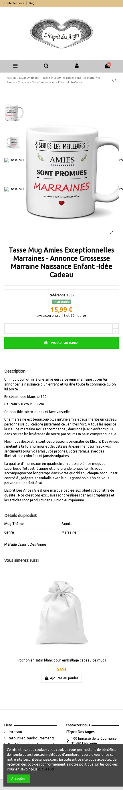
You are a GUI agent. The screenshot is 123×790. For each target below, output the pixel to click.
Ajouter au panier (65, 342)
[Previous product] (113, 80)
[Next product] (115, 80)
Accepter (18, 779)
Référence (57, 295)
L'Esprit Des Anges (32, 544)
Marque (10, 544)
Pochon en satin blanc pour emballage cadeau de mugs (61, 660)
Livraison (15, 732)
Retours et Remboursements (31, 738)
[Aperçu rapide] (112, 576)
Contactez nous (14, 3)
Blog (31, 3)
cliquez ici (46, 769)
